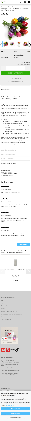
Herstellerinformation (8, 154)
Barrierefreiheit (4, 305)
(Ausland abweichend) (18, 55)
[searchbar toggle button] (21, 2)
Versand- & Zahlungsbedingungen (9, 311)
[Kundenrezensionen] (5, 15)
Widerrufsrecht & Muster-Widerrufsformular (11, 314)
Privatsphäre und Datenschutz (8, 297)
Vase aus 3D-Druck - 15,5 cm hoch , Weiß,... (15, 269)
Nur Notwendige (15, 413)
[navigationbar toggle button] (29, 2)
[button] (3, 68)
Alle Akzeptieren (15, 408)
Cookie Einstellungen (6, 319)
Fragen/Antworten (7, 158)
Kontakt (3, 308)
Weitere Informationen (15, 417)
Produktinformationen (8, 150)
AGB (2, 300)
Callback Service (5, 317)
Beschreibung (5, 90)
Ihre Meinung (23, 244)
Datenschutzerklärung (10, 405)
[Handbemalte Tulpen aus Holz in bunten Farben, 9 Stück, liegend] (15, 28)
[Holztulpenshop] (3, 2)
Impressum (4, 303)
